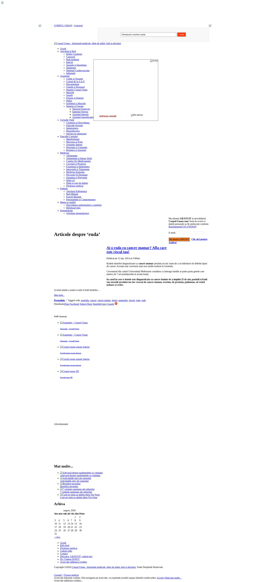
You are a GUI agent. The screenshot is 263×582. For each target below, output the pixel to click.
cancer (93, 300)
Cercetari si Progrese (76, 164)
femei (114, 300)
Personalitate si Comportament (80, 199)
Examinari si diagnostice (78, 166)
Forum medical (71, 575)
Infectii (69, 62)
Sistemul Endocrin (81, 109)
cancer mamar (104, 300)
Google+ (58, 575)
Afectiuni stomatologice (77, 213)
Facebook (74, 304)
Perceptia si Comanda (76, 147)
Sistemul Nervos (80, 111)
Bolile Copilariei (74, 54)
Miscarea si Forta (74, 142)
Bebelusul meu (73, 208)
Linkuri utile (66, 551)
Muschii (70, 92)
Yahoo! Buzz (86, 304)
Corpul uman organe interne (70, 353)
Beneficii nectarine (69, 486)
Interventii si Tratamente (77, 169)
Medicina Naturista (75, 172)
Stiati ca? (70, 180)
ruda (138, 300)
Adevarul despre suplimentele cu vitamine (80, 475)
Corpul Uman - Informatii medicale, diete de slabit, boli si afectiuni (104, 567)
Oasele (69, 95)
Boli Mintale (72, 194)
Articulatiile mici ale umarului (74, 481)
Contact (64, 553)
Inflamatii (70, 73)
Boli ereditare (72, 59)
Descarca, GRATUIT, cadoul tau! (76, 556)
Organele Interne (74, 144)
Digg (66, 304)
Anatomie (65, 76)
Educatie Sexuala (74, 125)
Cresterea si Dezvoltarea (77, 122)
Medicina (64, 153)
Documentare (72, 84)
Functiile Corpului (69, 136)
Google (110, 304)
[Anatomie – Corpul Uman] (74, 322)
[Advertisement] (109, 224)
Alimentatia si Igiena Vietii (79, 158)
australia (85, 300)
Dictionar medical (74, 186)
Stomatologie (66, 210)
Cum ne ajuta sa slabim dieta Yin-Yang (78, 497)
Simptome (71, 67)
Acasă (63, 48)
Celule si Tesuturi (74, 78)
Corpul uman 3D (66, 377)
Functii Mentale (73, 197)
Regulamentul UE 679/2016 (182, 226)
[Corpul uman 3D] (69, 371)
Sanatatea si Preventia (76, 177)
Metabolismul (72, 139)
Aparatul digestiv (80, 114)
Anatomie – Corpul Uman (69, 329)
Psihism (64, 188)
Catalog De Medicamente (78, 161)
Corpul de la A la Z (75, 81)
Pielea (69, 100)
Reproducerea (73, 131)
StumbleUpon (99, 304)
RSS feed (64, 545)
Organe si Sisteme (75, 98)
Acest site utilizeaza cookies (73, 562)
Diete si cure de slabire (77, 183)
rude (144, 300)
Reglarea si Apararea (76, 150)
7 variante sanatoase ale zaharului (76, 492)
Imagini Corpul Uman (76, 89)
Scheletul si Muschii (76, 103)
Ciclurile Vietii (67, 120)
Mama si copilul (67, 202)
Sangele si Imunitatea (76, 65)
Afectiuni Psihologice (76, 191)
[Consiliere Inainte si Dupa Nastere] (2, 3)
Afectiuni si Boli (68, 51)
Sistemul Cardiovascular (77, 70)
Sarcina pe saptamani (76, 133)
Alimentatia (71, 155)
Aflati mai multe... (172, 578)
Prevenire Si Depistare (77, 175)
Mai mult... (59, 295)
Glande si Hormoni (75, 87)
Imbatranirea (72, 128)
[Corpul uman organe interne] (74, 347)
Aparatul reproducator (82, 117)
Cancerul (78, 25)
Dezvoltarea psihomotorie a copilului (84, 205)
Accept (160, 578)
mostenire (123, 300)
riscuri (132, 300)
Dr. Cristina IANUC (70, 559)
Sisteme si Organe (75, 106)
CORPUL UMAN (63, 25)
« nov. (57, 537)
